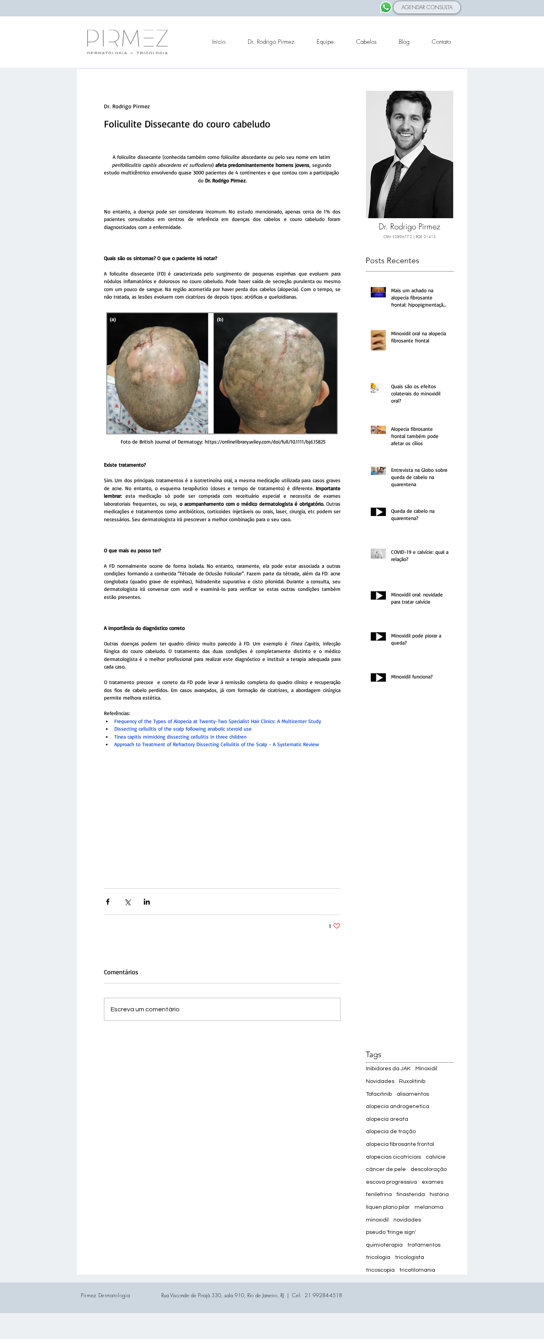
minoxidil (377, 1220)
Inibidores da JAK (388, 1068)
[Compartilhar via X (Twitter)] (127, 901)
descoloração (429, 1169)
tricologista (409, 1257)
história (439, 1194)
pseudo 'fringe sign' (391, 1232)
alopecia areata (387, 1119)
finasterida (411, 1194)
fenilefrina (379, 1194)
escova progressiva (391, 1182)
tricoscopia (380, 1270)
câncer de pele (386, 1169)
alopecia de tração (391, 1131)
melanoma (429, 1207)
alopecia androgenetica (397, 1106)
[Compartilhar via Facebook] (108, 901)
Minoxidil (426, 1068)
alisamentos (413, 1094)
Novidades (380, 1081)
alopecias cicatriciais (393, 1157)
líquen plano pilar (388, 1207)
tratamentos (423, 1245)
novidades (407, 1220)
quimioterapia (384, 1245)
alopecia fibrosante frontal (400, 1144)
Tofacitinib (379, 1094)
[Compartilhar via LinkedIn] (147, 901)
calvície (436, 1157)
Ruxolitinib (412, 1081)
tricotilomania (417, 1270)
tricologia (378, 1257)
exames (432, 1182)
